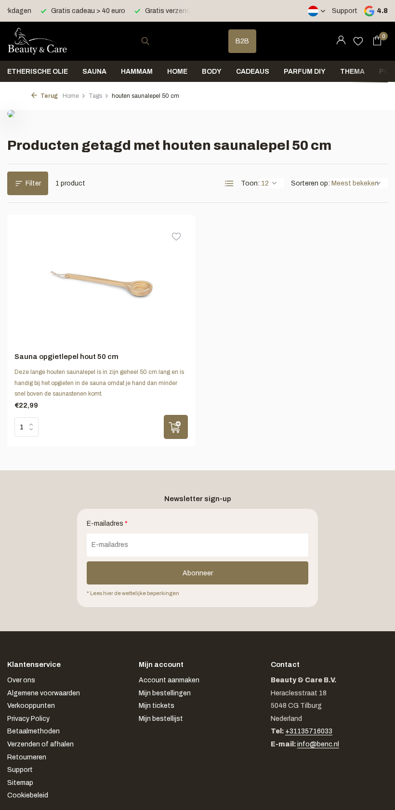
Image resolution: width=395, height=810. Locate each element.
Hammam (137, 71)
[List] (229, 183)
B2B (242, 41)
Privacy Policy (28, 718)
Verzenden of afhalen (40, 744)
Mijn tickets (156, 705)
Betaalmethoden (33, 731)
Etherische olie (37, 71)
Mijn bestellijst (161, 718)
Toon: (250, 183)
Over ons (21, 680)
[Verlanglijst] (358, 41)
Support (344, 10)
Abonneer (198, 573)
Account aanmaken (169, 680)
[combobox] (154, 41)
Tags (95, 96)
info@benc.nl (318, 744)
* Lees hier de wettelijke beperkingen (133, 593)
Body (212, 71)
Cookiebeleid (27, 795)
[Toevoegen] (176, 427)
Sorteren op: (310, 183)
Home (177, 71)
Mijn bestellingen (165, 693)
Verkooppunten (31, 705)
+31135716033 (308, 731)
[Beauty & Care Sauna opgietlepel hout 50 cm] (101, 283)
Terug (49, 96)
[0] (374, 41)
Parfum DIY (305, 71)
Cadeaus (252, 71)
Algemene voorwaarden (43, 693)
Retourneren (26, 757)
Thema (352, 71)
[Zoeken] (145, 41)
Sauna (94, 71)
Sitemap (20, 782)
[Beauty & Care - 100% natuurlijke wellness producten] (37, 41)
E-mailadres (107, 523)
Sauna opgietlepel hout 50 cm (66, 356)
